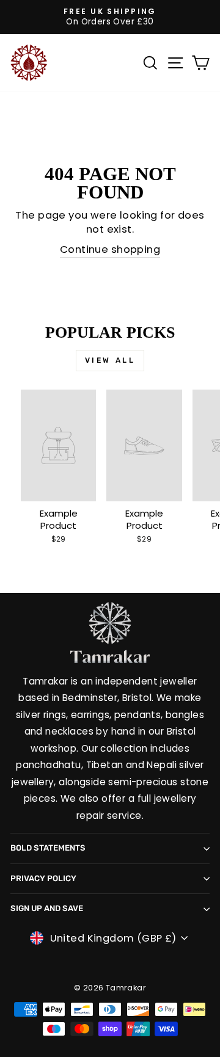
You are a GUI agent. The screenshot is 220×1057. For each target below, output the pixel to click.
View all (110, 360)
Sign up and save (46, 908)
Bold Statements (48, 847)
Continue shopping (110, 249)
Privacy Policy (43, 878)
